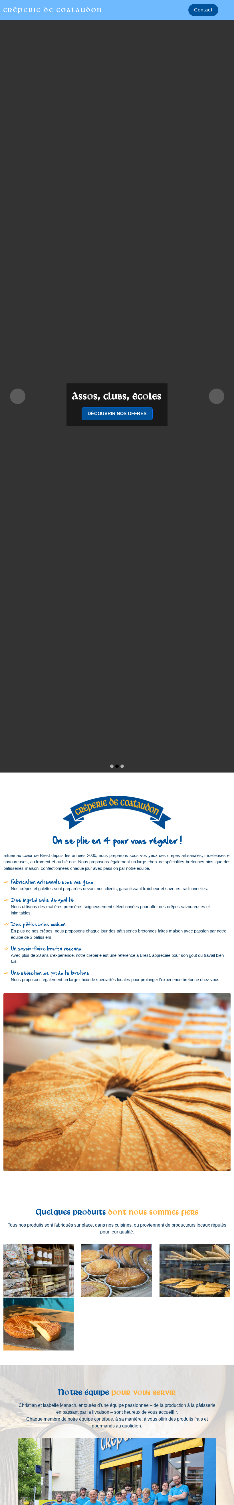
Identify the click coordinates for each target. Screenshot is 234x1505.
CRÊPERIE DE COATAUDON (53, 10)
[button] (17, 396)
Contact (203, 10)
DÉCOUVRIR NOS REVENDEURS (117, 413)
